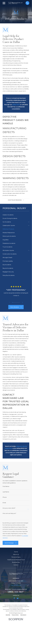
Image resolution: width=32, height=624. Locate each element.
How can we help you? (9, 513)
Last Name (6, 491)
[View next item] (22, 302)
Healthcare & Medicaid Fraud (16, 559)
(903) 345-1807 (15, 592)
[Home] (15, 3)
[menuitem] (16, 215)
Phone (5, 497)
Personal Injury (16, 557)
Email (4, 502)
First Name (6, 486)
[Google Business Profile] (17, 598)
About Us (16, 554)
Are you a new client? (9, 508)
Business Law (16, 562)
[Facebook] (14, 598)
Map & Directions (16, 585)
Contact (16, 565)
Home (16, 552)
